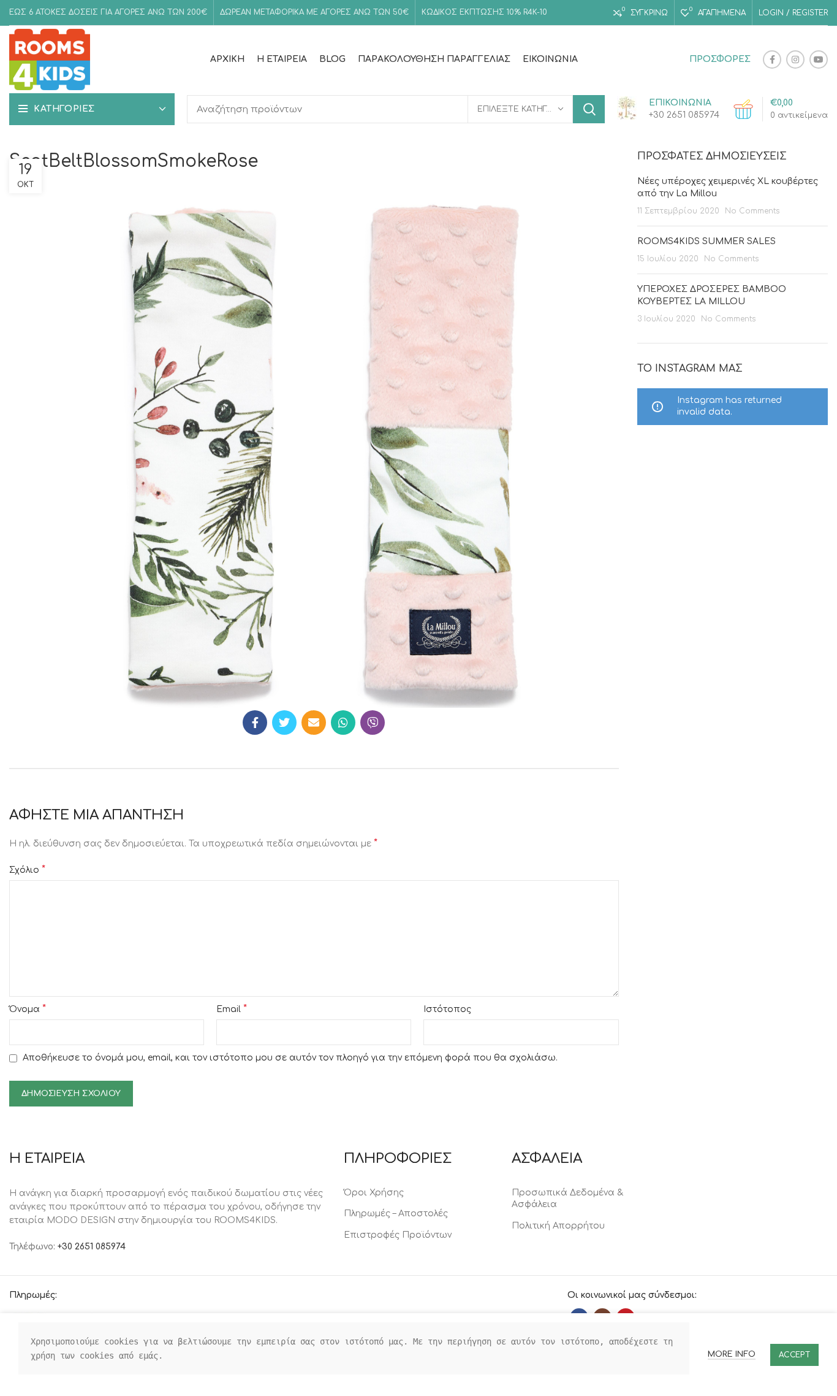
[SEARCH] (589, 109)
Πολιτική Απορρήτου (558, 1225)
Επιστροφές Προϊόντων (398, 1235)
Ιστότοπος (447, 1009)
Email (231, 1008)
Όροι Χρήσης (374, 1192)
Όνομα (27, 1008)
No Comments (752, 211)
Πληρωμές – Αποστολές (396, 1213)
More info (732, 1354)
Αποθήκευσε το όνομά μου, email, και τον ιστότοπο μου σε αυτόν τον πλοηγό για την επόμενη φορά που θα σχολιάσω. (290, 1057)
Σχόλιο (27, 869)
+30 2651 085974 (92, 1246)
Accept (794, 1355)
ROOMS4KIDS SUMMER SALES (706, 241)
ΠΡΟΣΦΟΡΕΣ (720, 59)
